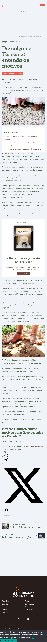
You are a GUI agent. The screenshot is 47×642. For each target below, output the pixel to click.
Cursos (4, 610)
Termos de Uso (30, 607)
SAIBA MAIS (22, 273)
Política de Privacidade (8, 640)
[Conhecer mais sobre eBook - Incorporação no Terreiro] (23, 238)
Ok (33, 638)
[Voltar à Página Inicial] (4, 4)
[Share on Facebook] (5, 452)
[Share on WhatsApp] (6, 456)
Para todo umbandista (12, 36)
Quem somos (29, 604)
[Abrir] (42, 4)
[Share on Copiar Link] (6, 510)
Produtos (5, 612)
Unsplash (19, 449)
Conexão (5, 604)
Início (3, 36)
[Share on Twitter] (23, 506)
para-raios (6, 283)
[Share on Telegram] (6, 461)
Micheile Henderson (35, 446)
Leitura (4, 607)
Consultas (5, 601)
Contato (27, 601)
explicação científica (25, 302)
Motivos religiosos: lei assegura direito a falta (23, 149)
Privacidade (29, 610)
